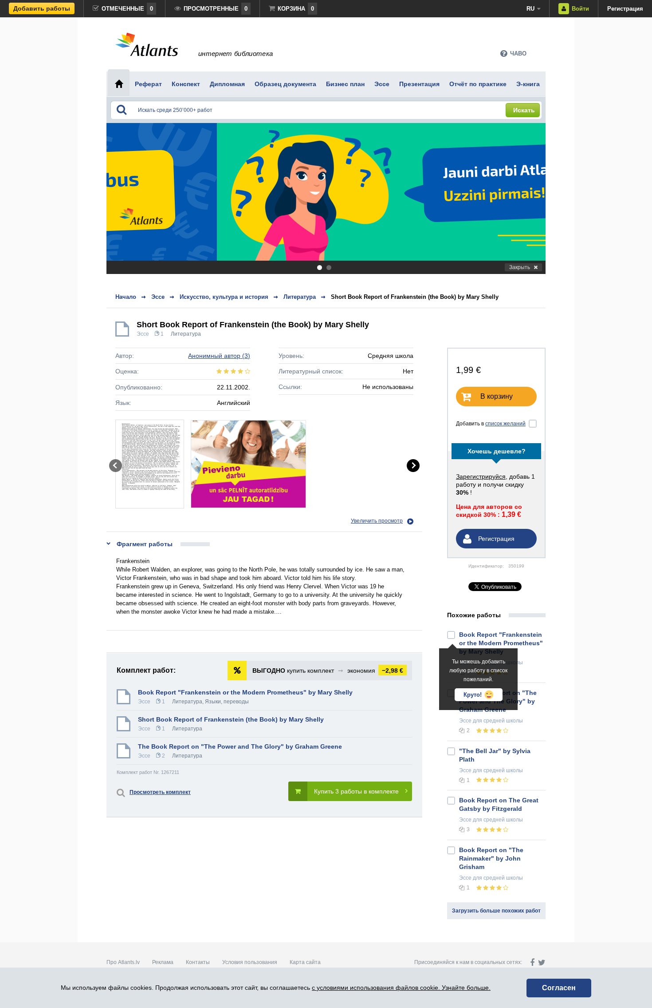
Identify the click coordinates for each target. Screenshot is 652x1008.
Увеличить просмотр (377, 521)
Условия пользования (249, 962)
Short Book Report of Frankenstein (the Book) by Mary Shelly (415, 297)
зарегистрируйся (481, 476)
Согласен (559, 988)
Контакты (198, 962)
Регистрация (625, 8)
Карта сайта (305, 962)
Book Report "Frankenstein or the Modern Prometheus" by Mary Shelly (245, 692)
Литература (186, 334)
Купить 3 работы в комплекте (356, 791)
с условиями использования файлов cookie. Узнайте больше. (401, 987)
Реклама (162, 962)
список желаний (505, 424)
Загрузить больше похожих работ (496, 911)
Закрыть (519, 267)
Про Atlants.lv (123, 962)
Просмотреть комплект (160, 792)
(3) (219, 355)
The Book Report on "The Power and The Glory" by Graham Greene (240, 746)
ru (530, 8)
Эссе (143, 334)
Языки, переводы (227, 701)
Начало (125, 297)
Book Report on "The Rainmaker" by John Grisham (491, 858)
